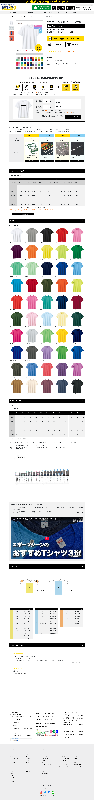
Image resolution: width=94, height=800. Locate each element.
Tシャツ (12, 752)
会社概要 (76, 752)
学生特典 (28, 758)
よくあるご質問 (45, 773)
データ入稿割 (29, 766)
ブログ (75, 758)
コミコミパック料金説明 (31, 752)
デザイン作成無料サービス (48, 754)
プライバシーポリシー (79, 766)
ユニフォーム (13, 777)
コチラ (35, 93)
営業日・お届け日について (31, 769)
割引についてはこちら (72, 116)
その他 (74, 12)
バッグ (11, 764)
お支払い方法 (29, 754)
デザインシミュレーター (64, 766)
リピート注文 (45, 758)
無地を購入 (77, 44)
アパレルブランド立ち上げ (48, 766)
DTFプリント (47, 135)
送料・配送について (30, 771)
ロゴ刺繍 (62, 135)
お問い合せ (69, 112)
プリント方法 (61, 752)
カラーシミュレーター (63, 764)
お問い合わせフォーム (47, 789)
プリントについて (62, 12)
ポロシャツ (12, 754)
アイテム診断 (13, 769)
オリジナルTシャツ (31, 16)
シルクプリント (32, 135)
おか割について (45, 760)
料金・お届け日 (32, 12)
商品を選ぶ (15, 12)
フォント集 (61, 762)
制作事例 (76, 754)
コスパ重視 (12, 775)
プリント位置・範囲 (63, 754)
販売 (11, 779)
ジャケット (12, 762)
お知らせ (76, 756)
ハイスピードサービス (47, 764)
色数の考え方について (22, 214)
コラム (75, 760)
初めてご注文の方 (46, 752)
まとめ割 (28, 760)
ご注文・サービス (47, 12)
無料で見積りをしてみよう (66, 38)
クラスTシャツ (13, 771)
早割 (27, 764)
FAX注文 (58, 44)
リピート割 (28, 762)
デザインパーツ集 (62, 760)
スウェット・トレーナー (15, 758)
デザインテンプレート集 (64, 758)
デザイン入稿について (63, 756)
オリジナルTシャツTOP (14, 16)
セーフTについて (45, 762)
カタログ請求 (45, 771)
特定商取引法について (79, 764)
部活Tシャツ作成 (14, 773)
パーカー (12, 756)
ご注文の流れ (45, 756)
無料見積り (32, 161)
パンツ (11, 760)
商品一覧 (23, 16)
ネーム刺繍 (77, 135)
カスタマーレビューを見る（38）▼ (65, 51)
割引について (29, 756)
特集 (75, 762)
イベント (12, 781)
